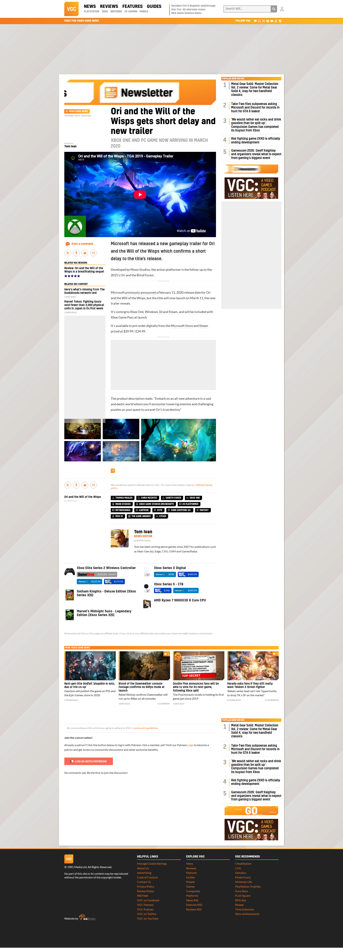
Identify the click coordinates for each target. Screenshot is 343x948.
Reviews (109, 6)
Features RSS (194, 904)
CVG (238, 868)
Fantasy (204, 510)
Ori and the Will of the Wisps (82, 497)
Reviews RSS (194, 909)
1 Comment (163, 703)
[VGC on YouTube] (271, 21)
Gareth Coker (173, 498)
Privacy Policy (145, 886)
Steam (173, 312)
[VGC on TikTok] (276, 21)
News (90, 6)
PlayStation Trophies (248, 886)
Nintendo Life (243, 881)
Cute (159, 510)
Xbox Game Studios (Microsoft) (156, 504)
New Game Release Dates (186, 13)
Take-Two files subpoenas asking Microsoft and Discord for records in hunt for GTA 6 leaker (255, 107)
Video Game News (78, 111)
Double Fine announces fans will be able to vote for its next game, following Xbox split (196, 687)
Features (132, 6)
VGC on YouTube (147, 918)
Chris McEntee (149, 498)
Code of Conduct (147, 877)
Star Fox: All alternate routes (188, 9)
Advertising (144, 872)
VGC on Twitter (146, 913)
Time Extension (244, 909)
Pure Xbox (241, 891)
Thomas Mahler (123, 498)
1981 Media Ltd (77, 867)
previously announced (140, 292)
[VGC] (71, 9)
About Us (143, 868)
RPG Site (240, 900)
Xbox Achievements (247, 913)
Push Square (242, 895)
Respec (239, 904)
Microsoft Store (182, 326)
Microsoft (118, 292)
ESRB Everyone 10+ (181, 510)
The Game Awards (141, 516)
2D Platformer (190, 504)
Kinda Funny (243, 877)
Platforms (192, 895)
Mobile (144, 11)
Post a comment (82, 243)
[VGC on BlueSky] (267, 21)
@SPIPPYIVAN (142, 540)
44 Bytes (87, 917)
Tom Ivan (70, 146)
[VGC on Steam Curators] (280, 21)
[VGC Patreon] (255, 21)
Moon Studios (140, 269)
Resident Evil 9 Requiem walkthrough (193, 6)
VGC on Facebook (148, 900)
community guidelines (145, 728)
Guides (154, 6)
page (190, 745)
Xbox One (137, 312)
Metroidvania (122, 510)
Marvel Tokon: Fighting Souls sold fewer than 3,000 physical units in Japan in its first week (84, 305)
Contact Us (144, 881)
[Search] (274, 9)
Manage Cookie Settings (152, 863)
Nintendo (116, 11)
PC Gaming (131, 11)
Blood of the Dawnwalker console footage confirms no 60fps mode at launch (142, 687)
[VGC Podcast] (259, 21)
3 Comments (272, 700)
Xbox (105, 11)
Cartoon (143, 510)
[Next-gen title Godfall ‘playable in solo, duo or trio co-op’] (90, 665)
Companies (193, 891)
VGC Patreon (145, 904)
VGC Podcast (145, 909)
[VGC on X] (263, 21)
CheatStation (243, 863)
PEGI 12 (119, 516)
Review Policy (145, 891)
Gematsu (240, 872)
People (190, 881)
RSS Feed (142, 895)
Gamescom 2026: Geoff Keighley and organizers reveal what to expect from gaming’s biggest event (256, 154)
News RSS (192, 900)
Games (190, 886)
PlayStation (91, 11)
